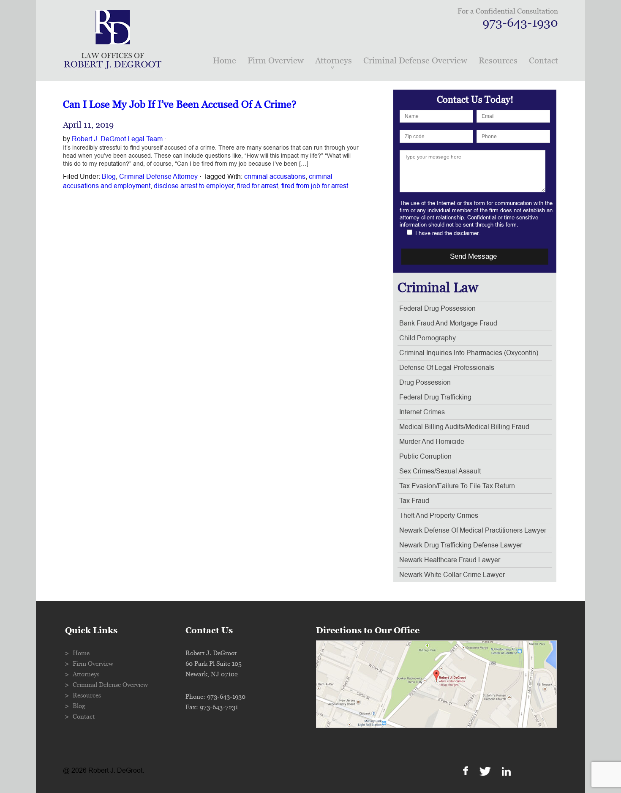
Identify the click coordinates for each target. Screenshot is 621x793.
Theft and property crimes (438, 515)
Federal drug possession (437, 308)
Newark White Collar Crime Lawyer (452, 575)
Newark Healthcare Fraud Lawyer (449, 560)
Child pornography (427, 338)
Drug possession (425, 382)
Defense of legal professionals (446, 367)
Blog (109, 176)
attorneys (333, 60)
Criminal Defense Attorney (158, 176)
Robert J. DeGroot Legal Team (117, 139)
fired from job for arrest (314, 186)
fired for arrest (257, 186)
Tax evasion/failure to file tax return (457, 486)
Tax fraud (414, 501)
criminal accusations (274, 176)
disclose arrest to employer (194, 186)
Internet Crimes (422, 412)
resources (498, 60)
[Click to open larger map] (436, 725)
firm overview (276, 60)
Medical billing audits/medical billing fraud (464, 427)
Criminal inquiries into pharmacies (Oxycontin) (468, 353)
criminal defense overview (415, 60)
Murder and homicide (431, 441)
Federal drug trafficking (435, 397)
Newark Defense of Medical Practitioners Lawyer (472, 530)
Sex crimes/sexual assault (440, 471)
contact (543, 60)
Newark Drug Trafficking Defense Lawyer (460, 545)
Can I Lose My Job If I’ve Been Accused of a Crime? (179, 104)
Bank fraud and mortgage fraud (448, 323)
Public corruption (425, 456)
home (224, 60)
